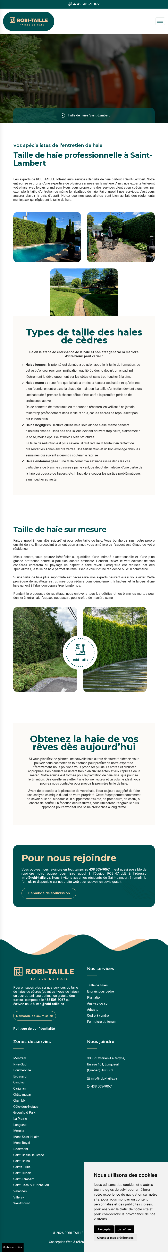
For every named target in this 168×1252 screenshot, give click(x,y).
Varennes (20, 1191)
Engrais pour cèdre (100, 991)
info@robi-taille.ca (36, 878)
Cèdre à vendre (98, 1015)
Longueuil (20, 1125)
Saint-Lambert (23, 1179)
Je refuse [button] (124, 1229)
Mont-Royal (21, 1143)
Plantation (94, 997)
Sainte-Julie (22, 1167)
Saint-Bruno (21, 1161)
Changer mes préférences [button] (115, 1237)
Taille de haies (97, 985)
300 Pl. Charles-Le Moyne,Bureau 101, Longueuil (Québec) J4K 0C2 (106, 1064)
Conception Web (61, 1242)
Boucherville (22, 1070)
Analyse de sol (97, 1003)
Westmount (21, 1203)
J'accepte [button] (103, 1229)
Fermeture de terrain (101, 1022)
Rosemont (20, 1149)
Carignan (19, 1088)
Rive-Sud (19, 1064)
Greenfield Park (24, 1113)
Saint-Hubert (22, 1173)
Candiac (19, 1082)
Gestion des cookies (12, 1247)
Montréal (19, 1058)
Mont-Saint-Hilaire (26, 1137)
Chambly (19, 1100)
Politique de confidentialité (34, 1029)
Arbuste (92, 1010)
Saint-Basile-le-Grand (28, 1155)
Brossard (19, 1076)
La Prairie (20, 1119)
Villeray (18, 1197)
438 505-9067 (86, 4)
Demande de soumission (49, 893)
